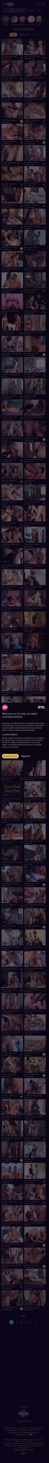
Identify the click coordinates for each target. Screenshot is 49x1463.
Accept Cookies (10, 756)
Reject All (25, 756)
